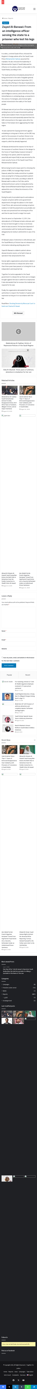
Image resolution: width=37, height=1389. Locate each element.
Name (4, 631)
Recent (27, 674)
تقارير (6, 997)
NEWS (4, 991)
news (16, 1371)
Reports (10, 18)
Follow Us (5, 1337)
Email (4, 640)
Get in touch (7, 1375)
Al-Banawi (19, 313)
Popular (9, 674)
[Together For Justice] (18, 9)
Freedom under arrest (9, 988)
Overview (22, 1375)
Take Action (30, 1371)
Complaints (15, 1375)
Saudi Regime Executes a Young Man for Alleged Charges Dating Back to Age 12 (25, 696)
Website (4, 648)
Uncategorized (7, 1001)
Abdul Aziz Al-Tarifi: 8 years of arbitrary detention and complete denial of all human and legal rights (24, 707)
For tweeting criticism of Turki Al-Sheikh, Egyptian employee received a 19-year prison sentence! (24, 685)
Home (5, 18)
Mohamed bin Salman (13, 58)
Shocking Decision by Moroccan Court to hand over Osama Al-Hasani (18, 305)
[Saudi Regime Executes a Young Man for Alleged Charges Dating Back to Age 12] (7, 697)
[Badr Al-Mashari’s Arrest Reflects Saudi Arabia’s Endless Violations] (7, 728)
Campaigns (6, 984)
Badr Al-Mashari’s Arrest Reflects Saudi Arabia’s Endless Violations (24, 727)
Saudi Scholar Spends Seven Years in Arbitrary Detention (23, 717)
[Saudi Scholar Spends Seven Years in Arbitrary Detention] (7, 719)
